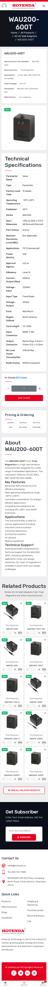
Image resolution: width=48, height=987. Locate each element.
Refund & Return (35, 916)
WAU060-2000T (12, 775)
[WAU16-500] (12, 612)
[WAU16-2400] (36, 721)
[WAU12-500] (12, 648)
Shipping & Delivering (32, 903)
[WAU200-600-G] (12, 721)
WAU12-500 (12, 665)
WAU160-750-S (12, 702)
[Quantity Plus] (39, 388)
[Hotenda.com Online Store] (24, 6)
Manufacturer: (11, 70)
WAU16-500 (12, 629)
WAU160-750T (36, 665)
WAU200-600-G (12, 739)
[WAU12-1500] (36, 685)
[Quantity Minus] (8, 388)
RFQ (20, 633)
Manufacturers (9, 907)
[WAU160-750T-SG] (36, 612)
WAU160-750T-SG (36, 629)
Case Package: (10, 84)
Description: (9, 75)
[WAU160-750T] (36, 648)
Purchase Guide (35, 910)
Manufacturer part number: (16, 62)
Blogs (4, 912)
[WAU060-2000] (36, 758)
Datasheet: (9, 89)
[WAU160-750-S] (12, 685)
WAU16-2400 (36, 739)
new (7, 110)
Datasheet (7, 918)
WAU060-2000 (36, 775)
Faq (29, 921)
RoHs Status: (10, 97)
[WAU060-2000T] (12, 758)
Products (6, 901)
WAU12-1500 (36, 702)
